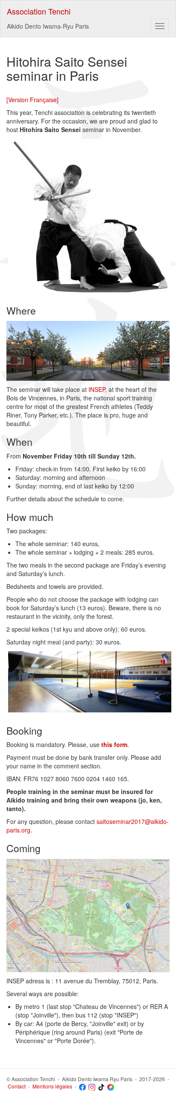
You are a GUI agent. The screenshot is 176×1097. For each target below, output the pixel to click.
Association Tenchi (38, 11)
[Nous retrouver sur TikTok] (101, 1086)
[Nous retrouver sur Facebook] (82, 1086)
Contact (17, 1086)
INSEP (96, 389)
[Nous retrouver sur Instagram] (91, 1086)
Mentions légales (52, 1086)
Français (41, 99)
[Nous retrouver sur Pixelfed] (110, 1086)
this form (114, 744)
